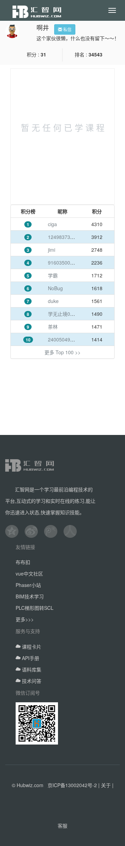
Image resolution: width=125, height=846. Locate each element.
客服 (62, 825)
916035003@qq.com (71, 262)
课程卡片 (30, 646)
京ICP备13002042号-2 (72, 785)
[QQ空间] (15, 531)
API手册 (29, 657)
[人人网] (73, 531)
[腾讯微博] (54, 531)
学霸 (53, 275)
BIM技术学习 (30, 596)
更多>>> (25, 619)
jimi (51, 249)
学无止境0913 (63, 313)
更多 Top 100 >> (62, 352)
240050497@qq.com (71, 339)
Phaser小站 (28, 584)
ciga (52, 224)
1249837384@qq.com (72, 236)
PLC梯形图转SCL (34, 607)
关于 (106, 785)
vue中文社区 (29, 573)
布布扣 (23, 562)
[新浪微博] (34, 531)
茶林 (53, 326)
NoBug (55, 288)
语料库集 (30, 669)
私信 (67, 29)
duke (53, 300)
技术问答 (30, 680)
